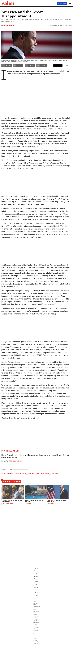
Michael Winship (9, 25)
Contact (36, 576)
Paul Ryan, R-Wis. (43, 474)
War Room (54, 474)
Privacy (36, 579)
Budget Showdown (20, 474)
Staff (36, 573)
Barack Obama (7, 474)
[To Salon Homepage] (8, 3)
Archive (36, 590)
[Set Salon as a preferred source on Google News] (57, 65)
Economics (31, 474)
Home (36, 568)
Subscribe (62, 3)
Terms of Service (36, 584)
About (36, 571)
